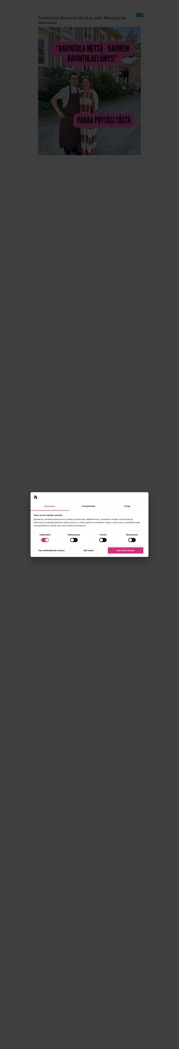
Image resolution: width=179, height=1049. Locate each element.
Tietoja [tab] (127, 506)
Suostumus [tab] (50, 506)
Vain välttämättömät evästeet (51, 550)
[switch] (74, 540)
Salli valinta (88, 550)
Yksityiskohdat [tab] (88, 506)
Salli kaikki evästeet (125, 550)
